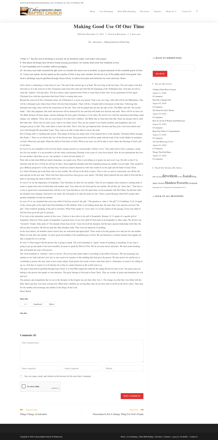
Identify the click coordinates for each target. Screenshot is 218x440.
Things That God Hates (162, 152)
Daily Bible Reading (146, 436)
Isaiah (187, 175)
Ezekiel (180, 177)
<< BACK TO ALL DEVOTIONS (168, 196)
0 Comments (158, 96)
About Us (175, 437)
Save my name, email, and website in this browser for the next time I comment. (57, 376)
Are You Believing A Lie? (163, 141)
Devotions (121, 34)
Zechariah (193, 183)
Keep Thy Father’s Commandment (166, 131)
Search (160, 73)
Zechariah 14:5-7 (158, 187)
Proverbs (182, 182)
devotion (169, 175)
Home (123, 436)
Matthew (170, 182)
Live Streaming (132, 436)
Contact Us (194, 436)
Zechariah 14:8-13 (180, 187)
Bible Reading (157, 177)
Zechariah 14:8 (169, 187)
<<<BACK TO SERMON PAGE (167, 57)
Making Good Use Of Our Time (116, 42)
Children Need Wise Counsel (164, 89)
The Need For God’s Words (163, 110)
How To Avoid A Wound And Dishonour (169, 120)
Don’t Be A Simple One (162, 100)
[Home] (89, 42)
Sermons (167, 436)
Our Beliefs (184, 436)
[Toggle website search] (197, 11)
